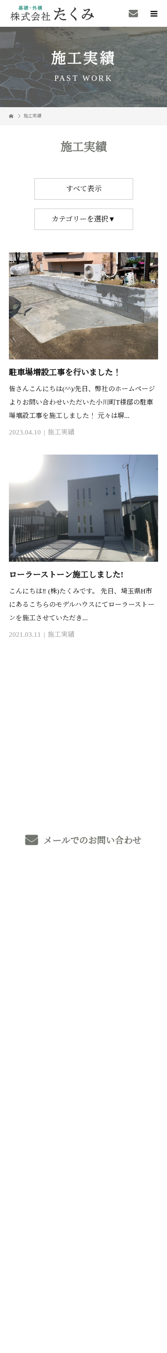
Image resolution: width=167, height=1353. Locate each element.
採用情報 (83, 1000)
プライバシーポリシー (83, 1292)
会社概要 (83, 1126)
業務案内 (83, 916)
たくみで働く (83, 1021)
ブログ (83, 1147)
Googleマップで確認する (84, 1230)
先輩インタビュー (83, 1063)
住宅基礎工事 (83, 958)
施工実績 (61, 432)
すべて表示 (84, 188)
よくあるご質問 (83, 1105)
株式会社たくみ (83, 1191)
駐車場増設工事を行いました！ (65, 372)
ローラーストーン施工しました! (66, 574)
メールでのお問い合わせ (91, 840)
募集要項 (83, 1084)
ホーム (83, 895)
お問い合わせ (83, 1168)
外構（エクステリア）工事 (83, 937)
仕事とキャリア (83, 1042)
